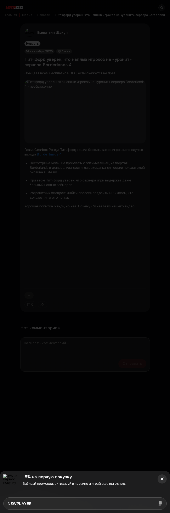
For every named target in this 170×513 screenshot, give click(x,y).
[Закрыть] (162, 479)
